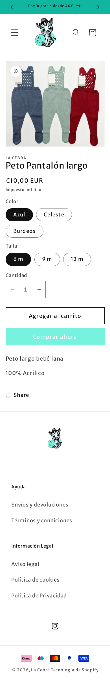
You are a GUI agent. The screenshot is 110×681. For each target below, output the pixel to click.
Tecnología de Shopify (75, 670)
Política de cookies (35, 579)
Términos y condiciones (41, 520)
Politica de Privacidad (39, 595)
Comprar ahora (55, 336)
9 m (47, 259)
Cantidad (16, 275)
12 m (77, 259)
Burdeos (24, 231)
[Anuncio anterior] (12, 7)
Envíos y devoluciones (39, 504)
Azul (19, 214)
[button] (14, 33)
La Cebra (40, 670)
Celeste (54, 214)
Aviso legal (25, 564)
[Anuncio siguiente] (98, 7)
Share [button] (21, 395)
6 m (18, 259)
